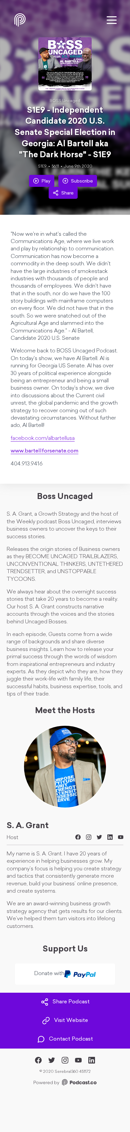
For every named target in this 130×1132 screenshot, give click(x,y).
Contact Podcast (71, 1039)
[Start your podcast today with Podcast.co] (79, 1083)
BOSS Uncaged (65, 101)
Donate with (49, 973)
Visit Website (71, 1020)
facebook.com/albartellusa (43, 438)
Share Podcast (71, 1002)
